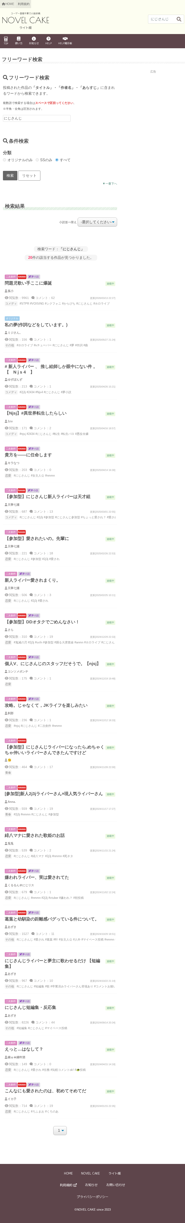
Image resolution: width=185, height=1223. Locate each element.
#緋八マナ (37, 856)
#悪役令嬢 (81, 434)
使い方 (18, 43)
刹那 (11, 713)
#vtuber (53, 897)
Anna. (12, 801)
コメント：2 (42, 428)
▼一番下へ (109, 183)
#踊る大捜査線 (64, 642)
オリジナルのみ (20, 160)
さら (11, 629)
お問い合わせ (115, 1185)
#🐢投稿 (80, 1070)
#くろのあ (51, 1111)
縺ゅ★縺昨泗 (16, 1057)
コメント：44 (45, 1022)
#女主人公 (37, 475)
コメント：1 (42, 339)
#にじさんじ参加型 (67, 517)
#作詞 (79, 345)
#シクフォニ (53, 303)
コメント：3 (42, 595)
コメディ (11, 303)
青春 (8, 772)
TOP (6, 43)
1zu (10, 421)
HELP (48, 43)
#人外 (77, 939)
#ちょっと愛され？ (93, 517)
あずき (12, 927)
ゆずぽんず (15, 379)
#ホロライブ (101, 303)
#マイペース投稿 (92, 939)
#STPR (24, 303)
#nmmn (50, 475)
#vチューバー (43, 345)
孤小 (11, 291)
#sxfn (38, 642)
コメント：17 (43, 767)
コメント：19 (43, 636)
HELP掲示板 (65, 43)
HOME (68, 1173)
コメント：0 (42, 470)
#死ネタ (68, 856)
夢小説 (35, 276)
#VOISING (37, 303)
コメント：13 (43, 511)
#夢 (72, 345)
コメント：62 (45, 298)
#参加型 (49, 517)
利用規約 (24, 4)
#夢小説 (66, 392)
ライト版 (114, 1173)
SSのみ (46, 160)
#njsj (23, 434)
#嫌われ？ (65, 897)
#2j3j (23, 392)
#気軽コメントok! (62, 1070)
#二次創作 (44, 725)
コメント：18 (43, 553)
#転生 (56, 434)
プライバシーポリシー (92, 1197)
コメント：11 (44, 934)
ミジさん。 (15, 332)
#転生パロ (67, 434)
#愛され (112, 517)
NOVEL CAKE (90, 1173)
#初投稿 (78, 897)
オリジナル (12, 318)
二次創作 (11, 276)
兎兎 (11, 843)
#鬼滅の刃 (20, 642)
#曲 (85, 345)
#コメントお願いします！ (111, 986)
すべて (65, 160)
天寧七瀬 (13, 504)
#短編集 (39, 986)
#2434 (31, 392)
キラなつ (13, 463)
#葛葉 (49, 939)
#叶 (55, 939)
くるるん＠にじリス (21, 885)
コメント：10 (43, 980)
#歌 (47, 986)
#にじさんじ (84, 303)
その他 (9, 345)
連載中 (110, 283)
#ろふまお (37, 1111)
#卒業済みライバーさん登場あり (72, 986)
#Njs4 (39, 392)
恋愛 (8, 475)
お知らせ (34, 43)
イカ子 (12, 1099)
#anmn (78, 642)
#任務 (46, 1070)
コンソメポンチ (18, 671)
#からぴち (68, 303)
